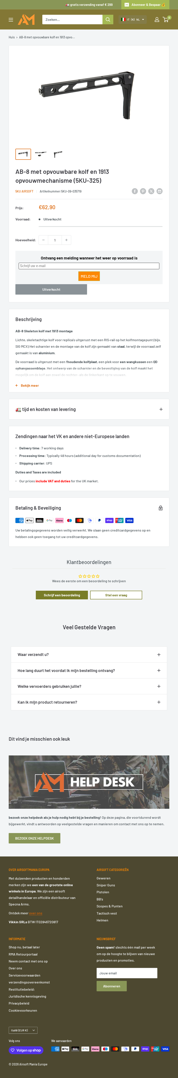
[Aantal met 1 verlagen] (43, 240)
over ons (35, 913)
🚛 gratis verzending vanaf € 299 (89, 5)
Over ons (15, 968)
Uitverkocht (51, 289)
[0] (165, 19)
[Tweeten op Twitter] (151, 191)
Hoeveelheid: (25, 240)
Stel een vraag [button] (116, 595)
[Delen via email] (160, 191)
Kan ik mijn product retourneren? (47, 702)
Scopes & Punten (110, 906)
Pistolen (103, 892)
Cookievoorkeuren (23, 1010)
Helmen (102, 920)
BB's (100, 899)
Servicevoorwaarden (24, 975)
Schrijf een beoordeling (62, 595)
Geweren (103, 878)
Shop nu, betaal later (24, 947)
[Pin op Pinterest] (143, 191)
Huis (12, 37)
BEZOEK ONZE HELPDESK (34, 838)
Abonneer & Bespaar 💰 (148, 5)
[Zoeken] (107, 19)
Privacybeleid (19, 1003)
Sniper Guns (106, 885)
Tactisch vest (107, 913)
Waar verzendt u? (33, 654)
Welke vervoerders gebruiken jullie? (49, 686)
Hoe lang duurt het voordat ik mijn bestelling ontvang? (66, 670)
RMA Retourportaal (23, 954)
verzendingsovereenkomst (29, 982)
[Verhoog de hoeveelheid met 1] (66, 240)
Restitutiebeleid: (22, 989)
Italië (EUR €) (19, 1030)
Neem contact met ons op (28, 961)
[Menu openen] (11, 19)
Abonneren (111, 986)
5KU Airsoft (24, 191)
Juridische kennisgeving (27, 996)
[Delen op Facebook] (135, 191)
